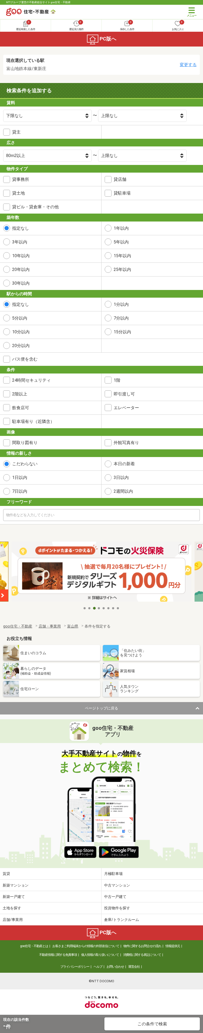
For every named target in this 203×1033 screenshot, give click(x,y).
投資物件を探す (117, 908)
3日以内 (121, 477)
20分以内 (21, 345)
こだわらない (25, 463)
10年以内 (21, 255)
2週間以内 (123, 491)
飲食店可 (20, 407)
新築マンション (16, 885)
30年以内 (21, 283)
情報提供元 (172, 946)
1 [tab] (85, 608)
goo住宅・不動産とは (34, 946)
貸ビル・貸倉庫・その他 (35, 206)
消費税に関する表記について (142, 955)
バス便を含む (25, 359)
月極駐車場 (113, 873)
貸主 (16, 132)
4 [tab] (99, 608)
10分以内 (21, 331)
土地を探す (12, 908)
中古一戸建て (115, 896)
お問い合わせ (115, 967)
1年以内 (121, 228)
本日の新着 (124, 463)
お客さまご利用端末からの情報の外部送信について (85, 946)
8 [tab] (118, 608)
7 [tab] (113, 608)
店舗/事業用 (13, 919)
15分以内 (122, 331)
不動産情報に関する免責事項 (58, 955)
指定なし (20, 228)
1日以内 (19, 477)
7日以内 (19, 491)
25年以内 (122, 269)
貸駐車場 (122, 193)
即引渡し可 (124, 393)
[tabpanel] (98, 572)
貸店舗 (120, 179)
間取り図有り (25, 442)
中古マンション (117, 885)
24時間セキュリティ (31, 380)
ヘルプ (98, 967)
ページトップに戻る (101, 708)
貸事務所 (20, 179)
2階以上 (19, 393)
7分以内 (121, 318)
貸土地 (18, 193)
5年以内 (121, 242)
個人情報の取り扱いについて (100, 955)
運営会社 (134, 967)
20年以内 (21, 269)
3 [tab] (94, 608)
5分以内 (19, 318)
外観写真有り (126, 442)
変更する (188, 64)
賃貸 (6, 873)
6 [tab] (108, 608)
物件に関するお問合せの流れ (142, 946)
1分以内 (121, 304)
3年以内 (19, 242)
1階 (117, 380)
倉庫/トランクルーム (121, 919)
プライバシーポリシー (74, 967)
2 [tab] (89, 608)
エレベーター (126, 407)
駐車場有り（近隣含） (33, 421)
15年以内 (122, 255)
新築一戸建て (14, 896)
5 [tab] (104, 608)
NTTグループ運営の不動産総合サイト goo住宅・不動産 (38, 2)
